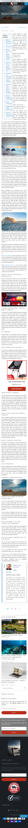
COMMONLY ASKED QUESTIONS (9, 108)
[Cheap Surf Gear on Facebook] (11, 810)
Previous (21, 27)
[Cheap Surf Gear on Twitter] (9, 810)
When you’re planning (6, 255)
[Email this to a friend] (19, 609)
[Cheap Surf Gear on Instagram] (16, 810)
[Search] (22, 3)
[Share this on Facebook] (11, 609)
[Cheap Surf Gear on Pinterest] (14, 810)
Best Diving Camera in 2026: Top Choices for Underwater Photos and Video (13, 657)
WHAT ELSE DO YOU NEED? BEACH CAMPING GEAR (8, 54)
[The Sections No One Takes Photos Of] (14, 626)
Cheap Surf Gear (15, 814)
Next (25, 27)
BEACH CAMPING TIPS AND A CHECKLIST (9, 43)
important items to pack (11, 265)
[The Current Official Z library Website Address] (14, 671)
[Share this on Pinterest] (15, 609)
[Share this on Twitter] (7, 609)
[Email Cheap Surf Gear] (19, 810)
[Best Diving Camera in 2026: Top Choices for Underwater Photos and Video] (14, 647)
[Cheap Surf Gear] (14, 3)
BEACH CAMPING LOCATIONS (9, 97)
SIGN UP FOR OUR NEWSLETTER (9, 114)
